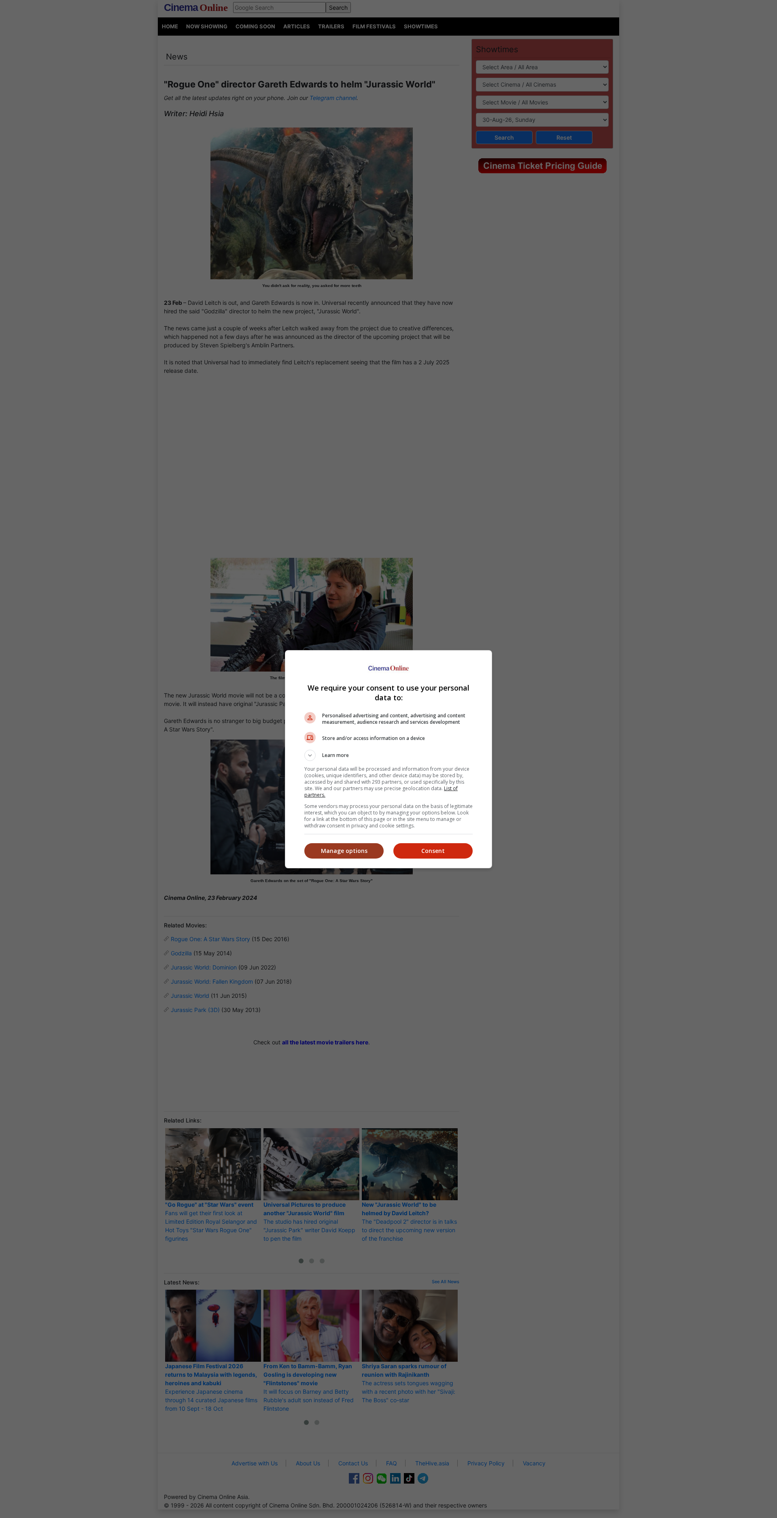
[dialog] (388, 759)
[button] (388, 755)
